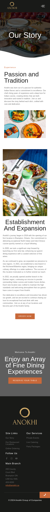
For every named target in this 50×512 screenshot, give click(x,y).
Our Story (10, 438)
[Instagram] (11, 458)
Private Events (32, 438)
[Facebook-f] (7, 458)
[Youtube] (16, 458)
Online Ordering (13, 448)
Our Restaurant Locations (12, 443)
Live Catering (32, 442)
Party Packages (33, 446)
